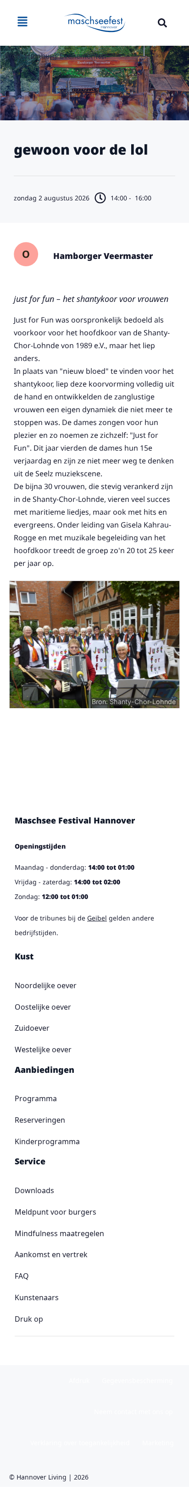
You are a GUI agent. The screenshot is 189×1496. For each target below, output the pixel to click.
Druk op (29, 1319)
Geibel (97, 918)
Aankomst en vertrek (51, 1254)
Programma (36, 1098)
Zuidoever (32, 1028)
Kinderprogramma (47, 1141)
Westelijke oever (43, 1049)
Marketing (158, 1442)
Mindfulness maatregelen (59, 1233)
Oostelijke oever (43, 1007)
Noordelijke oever (46, 985)
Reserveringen (40, 1120)
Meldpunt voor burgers (55, 1212)
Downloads (34, 1190)
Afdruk (79, 1380)
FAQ (22, 1276)
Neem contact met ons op (133, 1411)
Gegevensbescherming (137, 1380)
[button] (162, 23)
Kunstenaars (37, 1297)
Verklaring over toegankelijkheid (80, 1442)
